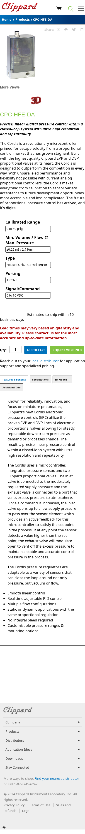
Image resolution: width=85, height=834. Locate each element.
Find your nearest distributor (57, 778)
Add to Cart (36, 350)
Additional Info (11, 387)
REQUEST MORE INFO (67, 350)
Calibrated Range (22, 222)
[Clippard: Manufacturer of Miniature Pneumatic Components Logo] (20, 7)
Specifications (40, 379)
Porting (12, 273)
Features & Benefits (14, 379)
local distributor (45, 360)
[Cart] (59, 9)
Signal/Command (22, 288)
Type (10, 258)
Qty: (3, 350)
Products (22, 19)
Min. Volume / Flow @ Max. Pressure (26, 240)
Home (7, 19)
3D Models (61, 379)
